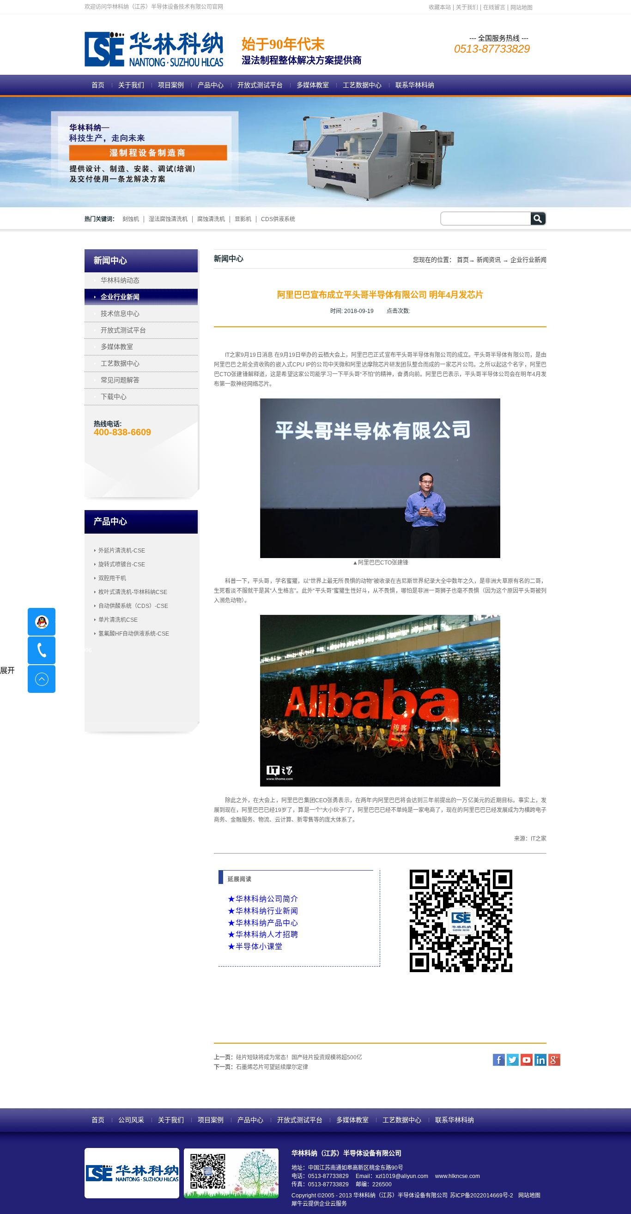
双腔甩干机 (112, 578)
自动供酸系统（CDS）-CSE (133, 606)
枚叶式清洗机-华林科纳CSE (132, 592)
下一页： (261, 1067)
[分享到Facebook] (499, 1060)
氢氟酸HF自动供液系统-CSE (133, 634)
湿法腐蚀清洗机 (168, 219)
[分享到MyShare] (527, 1060)
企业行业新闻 (528, 259)
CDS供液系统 (278, 219)
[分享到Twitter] (513, 1060)
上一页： (288, 1057)
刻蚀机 (130, 219)
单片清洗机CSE (118, 620)
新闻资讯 (489, 259)
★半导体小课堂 (255, 946)
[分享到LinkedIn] (540, 1060)
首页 (97, 85)
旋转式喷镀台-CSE (121, 564)
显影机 (243, 219)
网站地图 (528, 1195)
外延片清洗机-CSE (121, 550)
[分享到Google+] (554, 1060)
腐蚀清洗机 (211, 219)
